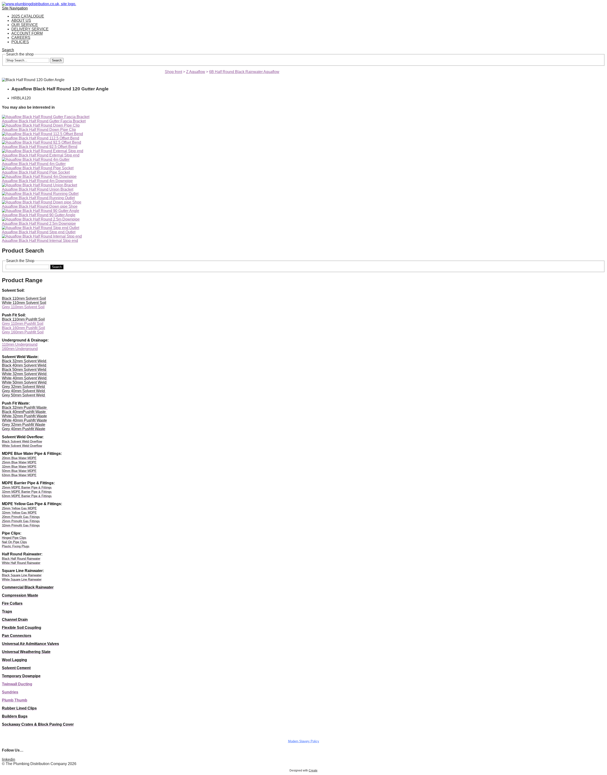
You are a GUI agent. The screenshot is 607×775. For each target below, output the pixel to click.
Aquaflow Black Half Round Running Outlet (38, 198)
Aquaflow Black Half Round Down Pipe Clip (39, 130)
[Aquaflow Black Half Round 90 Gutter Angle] (40, 211)
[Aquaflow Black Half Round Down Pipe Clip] (41, 125)
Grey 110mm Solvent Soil (23, 307)
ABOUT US (21, 20)
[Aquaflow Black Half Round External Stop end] (42, 151)
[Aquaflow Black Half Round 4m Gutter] (35, 159)
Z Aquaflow (195, 72)
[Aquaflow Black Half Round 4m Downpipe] (39, 177)
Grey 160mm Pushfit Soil (23, 332)
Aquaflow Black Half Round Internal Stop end (40, 241)
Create (313, 770)
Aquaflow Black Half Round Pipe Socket (36, 172)
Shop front (173, 72)
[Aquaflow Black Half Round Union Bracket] (39, 185)
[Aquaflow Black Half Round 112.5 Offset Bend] (42, 134)
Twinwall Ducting (17, 684)
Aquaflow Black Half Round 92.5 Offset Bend (39, 147)
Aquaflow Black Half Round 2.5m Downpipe (39, 223)
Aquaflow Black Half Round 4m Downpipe (37, 181)
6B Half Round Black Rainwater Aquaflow (244, 72)
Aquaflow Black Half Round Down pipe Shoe (40, 206)
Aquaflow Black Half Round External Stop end (40, 155)
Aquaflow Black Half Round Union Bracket (37, 189)
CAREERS (20, 38)
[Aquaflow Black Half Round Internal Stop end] (42, 236)
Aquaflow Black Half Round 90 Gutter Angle (38, 215)
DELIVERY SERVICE (30, 29)
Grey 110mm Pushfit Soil (22, 324)
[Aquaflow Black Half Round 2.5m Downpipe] (41, 219)
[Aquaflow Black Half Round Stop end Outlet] (40, 228)
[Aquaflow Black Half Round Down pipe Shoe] (41, 202)
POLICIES (20, 42)
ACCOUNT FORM (27, 33)
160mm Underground (20, 349)
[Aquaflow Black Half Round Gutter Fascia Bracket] (45, 117)
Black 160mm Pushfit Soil (23, 328)
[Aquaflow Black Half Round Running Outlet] (40, 194)
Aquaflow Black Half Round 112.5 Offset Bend (40, 138)
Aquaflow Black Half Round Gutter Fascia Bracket (44, 121)
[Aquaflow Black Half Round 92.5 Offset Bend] (41, 142)
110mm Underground (19, 344)
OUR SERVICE (24, 25)
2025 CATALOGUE (27, 16)
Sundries (10, 692)
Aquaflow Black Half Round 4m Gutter (34, 164)
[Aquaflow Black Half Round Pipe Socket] (38, 168)
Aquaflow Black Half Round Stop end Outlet (38, 232)
